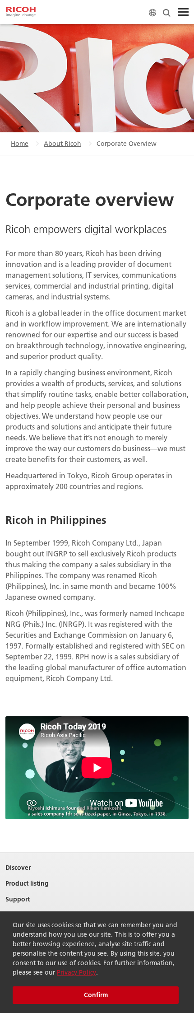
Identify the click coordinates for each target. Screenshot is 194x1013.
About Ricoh (62, 144)
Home (19, 144)
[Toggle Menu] (183, 12)
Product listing (27, 883)
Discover (18, 868)
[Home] (21, 12)
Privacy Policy (76, 972)
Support (17, 899)
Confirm (96, 995)
